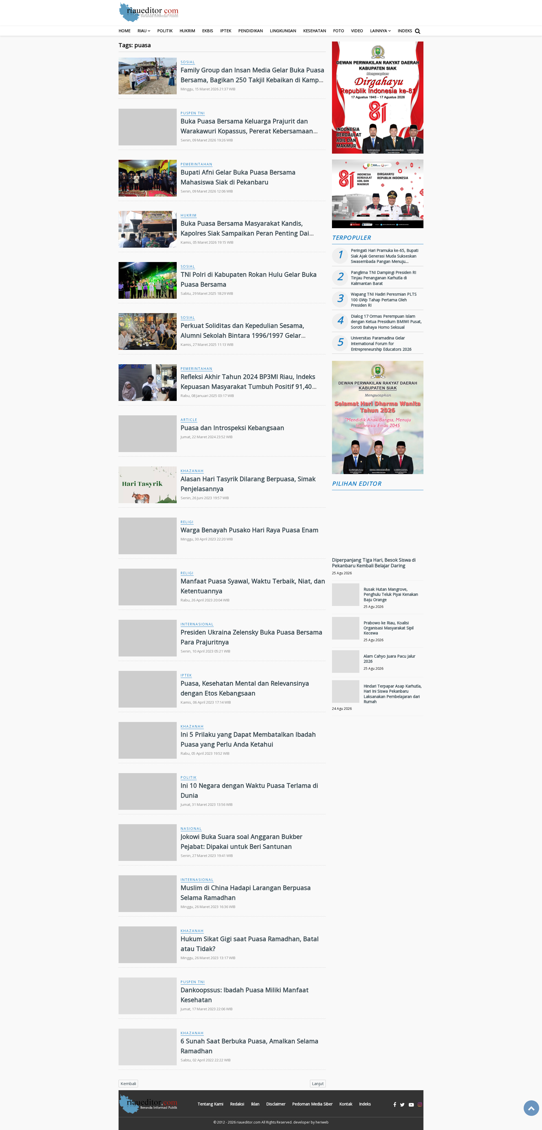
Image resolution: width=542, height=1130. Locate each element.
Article (189, 419)
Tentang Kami (210, 1104)
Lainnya (378, 30)
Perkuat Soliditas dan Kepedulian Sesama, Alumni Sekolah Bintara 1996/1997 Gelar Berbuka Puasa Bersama (242, 335)
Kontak (345, 1104)
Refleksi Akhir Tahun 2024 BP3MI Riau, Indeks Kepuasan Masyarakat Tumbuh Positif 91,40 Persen (248, 386)
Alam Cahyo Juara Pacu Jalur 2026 (389, 658)
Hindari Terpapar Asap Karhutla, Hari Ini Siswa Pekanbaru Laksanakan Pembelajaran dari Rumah (393, 693)
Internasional (197, 624)
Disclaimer (275, 1104)
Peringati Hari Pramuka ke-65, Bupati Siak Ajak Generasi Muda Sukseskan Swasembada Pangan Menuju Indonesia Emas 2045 (384, 259)
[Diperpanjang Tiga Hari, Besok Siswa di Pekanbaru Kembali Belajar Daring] (377, 542)
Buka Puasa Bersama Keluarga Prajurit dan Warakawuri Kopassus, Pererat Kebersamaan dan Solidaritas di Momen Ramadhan (247, 131)
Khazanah (192, 470)
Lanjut (318, 1083)
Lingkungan (283, 30)
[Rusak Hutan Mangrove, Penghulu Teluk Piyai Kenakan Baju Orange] (345, 597)
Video (357, 30)
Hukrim (187, 30)
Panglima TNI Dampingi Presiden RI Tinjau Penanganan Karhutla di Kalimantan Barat (383, 278)
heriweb (322, 1122)
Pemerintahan (197, 164)
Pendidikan (250, 30)
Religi (187, 522)
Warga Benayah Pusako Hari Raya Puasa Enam (249, 529)
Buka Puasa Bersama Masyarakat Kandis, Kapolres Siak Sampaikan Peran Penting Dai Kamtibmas (245, 233)
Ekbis (207, 30)
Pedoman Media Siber (312, 1104)
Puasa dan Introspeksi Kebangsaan (232, 427)
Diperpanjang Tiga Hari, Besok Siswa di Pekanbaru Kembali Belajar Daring (374, 563)
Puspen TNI (193, 113)
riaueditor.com (249, 1122)
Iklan (255, 1104)
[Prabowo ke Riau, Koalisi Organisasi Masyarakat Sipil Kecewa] (345, 630)
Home (124, 30)
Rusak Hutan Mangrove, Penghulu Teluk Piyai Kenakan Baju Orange (391, 594)
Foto (338, 30)
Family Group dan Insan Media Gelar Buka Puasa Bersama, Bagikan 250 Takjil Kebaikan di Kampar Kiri (253, 80)
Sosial (188, 62)
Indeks (405, 30)
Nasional (191, 828)
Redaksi (237, 1104)
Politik (164, 30)
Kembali (128, 1083)
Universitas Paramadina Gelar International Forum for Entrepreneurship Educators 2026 (381, 343)
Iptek (225, 30)
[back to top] (531, 1108)
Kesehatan (314, 30)
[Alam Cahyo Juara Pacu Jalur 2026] (345, 664)
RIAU (142, 30)
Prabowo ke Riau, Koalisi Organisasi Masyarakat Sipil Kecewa (389, 628)
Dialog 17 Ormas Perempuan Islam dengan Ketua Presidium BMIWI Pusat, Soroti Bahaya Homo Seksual (386, 321)
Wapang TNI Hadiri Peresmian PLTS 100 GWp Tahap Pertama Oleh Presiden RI (384, 299)
